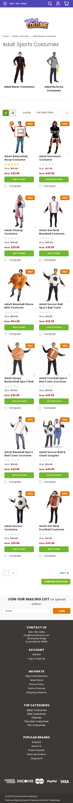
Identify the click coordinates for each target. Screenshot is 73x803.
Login (31, 658)
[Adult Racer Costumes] (19, 67)
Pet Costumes (36, 725)
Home (6, 36)
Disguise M (36, 758)
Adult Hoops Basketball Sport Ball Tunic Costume (18, 380)
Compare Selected (56, 581)
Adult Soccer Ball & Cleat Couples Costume (52, 454)
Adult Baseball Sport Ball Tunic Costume (18, 454)
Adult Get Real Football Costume (51, 527)
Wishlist (36, 654)
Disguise (36, 741)
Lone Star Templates (49, 800)
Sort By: (27, 112)
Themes (36, 717)
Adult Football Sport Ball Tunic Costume (53, 380)
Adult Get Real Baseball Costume (52, 232)
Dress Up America (36, 754)
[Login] (58, 4)
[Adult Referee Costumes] (53, 67)
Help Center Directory (37, 676)
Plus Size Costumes (37, 721)
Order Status (36, 680)
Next (63, 573)
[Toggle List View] (13, 113)
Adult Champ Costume (13, 232)
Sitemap (32, 796)
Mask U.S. (37, 746)
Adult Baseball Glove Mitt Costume (18, 306)
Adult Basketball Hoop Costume (15, 158)
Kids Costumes (36, 714)
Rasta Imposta (36, 750)
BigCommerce (22, 800)
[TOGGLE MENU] (5, 4)
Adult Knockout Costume (50, 158)
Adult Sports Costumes (44, 36)
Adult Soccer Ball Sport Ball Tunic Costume (51, 306)
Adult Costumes (21, 36)
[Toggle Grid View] (6, 113)
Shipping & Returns (36, 692)
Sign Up (41, 658)
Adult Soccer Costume (13, 527)
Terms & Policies (36, 688)
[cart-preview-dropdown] (65, 3)
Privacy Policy (36, 684)
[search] (50, 4)
